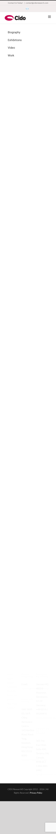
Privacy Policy (36, 793)
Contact (11, 707)
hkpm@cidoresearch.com (34, 759)
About (10, 678)
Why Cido (12, 703)
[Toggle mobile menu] (49, 16)
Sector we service (12, 697)
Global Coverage (12, 684)
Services (11, 691)
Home (10, 674)
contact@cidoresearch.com (37, 3)
